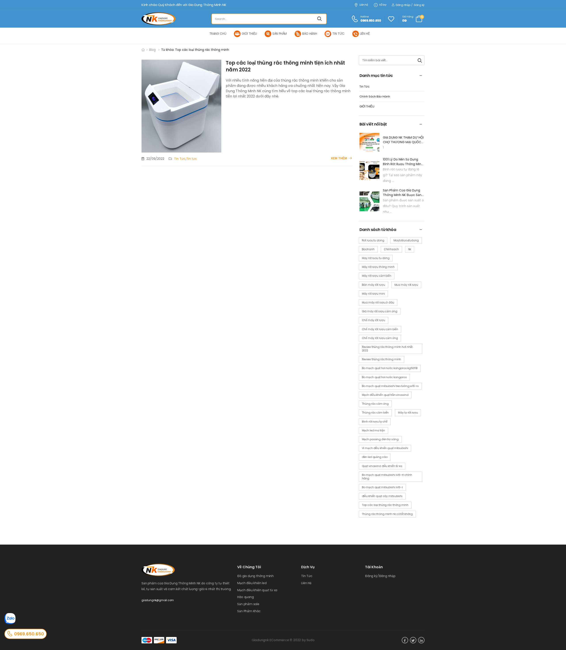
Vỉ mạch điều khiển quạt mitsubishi (385, 448)
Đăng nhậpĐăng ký (410, 5)
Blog (152, 50)
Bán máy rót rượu (373, 285)
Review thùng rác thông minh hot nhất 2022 (387, 348)
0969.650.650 (29, 634)
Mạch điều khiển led (251, 583)
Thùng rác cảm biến (375, 412)
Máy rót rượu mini (373, 293)
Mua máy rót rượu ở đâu (378, 302)
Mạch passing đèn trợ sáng (380, 439)
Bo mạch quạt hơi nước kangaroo (384, 377)
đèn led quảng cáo (375, 457)
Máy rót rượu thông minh (378, 267)
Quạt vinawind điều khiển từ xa (382, 466)
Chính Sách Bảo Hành (374, 97)
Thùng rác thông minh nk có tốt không (387, 514)
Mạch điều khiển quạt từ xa (257, 590)
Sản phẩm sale (248, 604)
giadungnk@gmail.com (158, 600)
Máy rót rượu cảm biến (376, 276)
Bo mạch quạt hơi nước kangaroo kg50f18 (390, 368)
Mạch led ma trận (373, 430)
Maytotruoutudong (406, 240)
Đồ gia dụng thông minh (255, 576)
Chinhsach (391, 249)
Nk (409, 249)
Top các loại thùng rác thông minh (385, 505)
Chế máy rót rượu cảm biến (380, 329)
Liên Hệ (306, 583)
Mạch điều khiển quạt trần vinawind (385, 395)
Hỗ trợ (382, 5)
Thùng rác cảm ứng (375, 404)
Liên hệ (363, 5)
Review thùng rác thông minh (381, 359)
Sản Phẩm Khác (248, 611)
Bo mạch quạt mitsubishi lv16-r (382, 487)
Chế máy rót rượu (373, 320)
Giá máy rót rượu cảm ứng (379, 311)
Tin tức (191, 158)
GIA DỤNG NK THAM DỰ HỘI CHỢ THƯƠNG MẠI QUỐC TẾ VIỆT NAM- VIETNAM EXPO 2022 (403, 140)
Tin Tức (179, 158)
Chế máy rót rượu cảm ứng (380, 338)
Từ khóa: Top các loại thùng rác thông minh (195, 50)
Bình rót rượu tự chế (375, 421)
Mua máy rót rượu (406, 285)
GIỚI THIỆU (366, 107)
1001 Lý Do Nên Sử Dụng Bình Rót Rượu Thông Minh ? (403, 161)
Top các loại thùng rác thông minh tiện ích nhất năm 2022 (285, 66)
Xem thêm (339, 158)
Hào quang (245, 597)
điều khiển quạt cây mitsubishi (382, 496)
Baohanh (368, 249)
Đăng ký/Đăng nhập (380, 576)
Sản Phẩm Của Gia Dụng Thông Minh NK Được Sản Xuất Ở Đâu (402, 192)
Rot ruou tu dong (373, 240)
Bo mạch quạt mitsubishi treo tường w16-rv (390, 386)
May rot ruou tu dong (376, 258)
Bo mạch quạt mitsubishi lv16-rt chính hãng (387, 476)
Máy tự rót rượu (408, 412)
